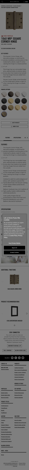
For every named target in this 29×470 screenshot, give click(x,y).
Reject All (14, 247)
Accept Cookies (14, 252)
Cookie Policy (13, 235)
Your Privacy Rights (14, 243)
